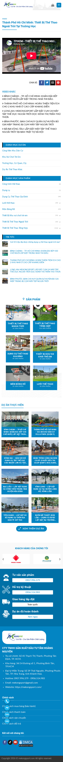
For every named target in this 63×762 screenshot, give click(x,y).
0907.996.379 (32, 580)
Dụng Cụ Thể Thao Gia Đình (15, 197)
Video (4, 19)
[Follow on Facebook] (4, 742)
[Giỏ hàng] (52, 5)
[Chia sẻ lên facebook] (41, 82)
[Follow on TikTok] (10, 742)
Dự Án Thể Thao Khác (12, 170)
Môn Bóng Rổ (8, 209)
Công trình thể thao (11, 184)
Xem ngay (33, 617)
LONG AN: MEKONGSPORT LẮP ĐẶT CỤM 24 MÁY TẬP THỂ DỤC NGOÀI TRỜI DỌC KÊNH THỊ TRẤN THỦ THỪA (31, 114)
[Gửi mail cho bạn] (52, 82)
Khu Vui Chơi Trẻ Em (11, 157)
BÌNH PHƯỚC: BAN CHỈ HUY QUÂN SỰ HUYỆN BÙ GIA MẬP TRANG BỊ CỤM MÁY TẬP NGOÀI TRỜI (34, 280)
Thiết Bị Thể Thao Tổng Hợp (15, 228)
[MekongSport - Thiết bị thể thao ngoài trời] (24, 5)
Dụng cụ (6, 190)
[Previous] (3, 559)
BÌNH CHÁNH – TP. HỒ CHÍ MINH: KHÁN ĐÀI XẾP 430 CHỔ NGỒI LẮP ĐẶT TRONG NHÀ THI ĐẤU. (34, 252)
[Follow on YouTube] (15, 742)
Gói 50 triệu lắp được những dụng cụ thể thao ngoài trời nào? (35, 242)
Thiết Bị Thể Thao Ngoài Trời (15, 222)
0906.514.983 (32, 592)
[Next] (59, 559)
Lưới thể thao (8, 203)
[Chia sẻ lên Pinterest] (58, 82)
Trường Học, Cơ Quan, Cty (14, 163)
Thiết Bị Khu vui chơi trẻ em (15, 216)
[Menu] (59, 5)
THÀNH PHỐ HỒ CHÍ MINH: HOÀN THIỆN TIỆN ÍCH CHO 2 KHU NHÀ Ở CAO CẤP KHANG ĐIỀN (35, 261)
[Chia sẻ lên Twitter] (47, 82)
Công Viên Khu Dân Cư (12, 151)
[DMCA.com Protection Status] (26, 743)
